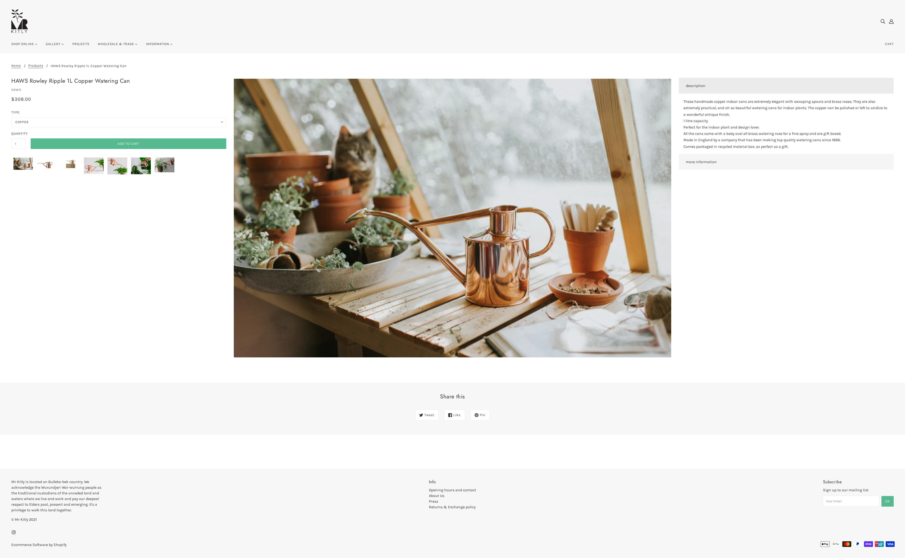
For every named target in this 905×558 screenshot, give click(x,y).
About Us (436, 495)
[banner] (19, 21)
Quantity (18, 134)
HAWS (16, 90)
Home (16, 66)
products (35, 66)
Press (433, 501)
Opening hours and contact (452, 490)
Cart (889, 44)
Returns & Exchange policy (452, 507)
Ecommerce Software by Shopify (38, 544)
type (15, 112)
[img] (883, 21)
